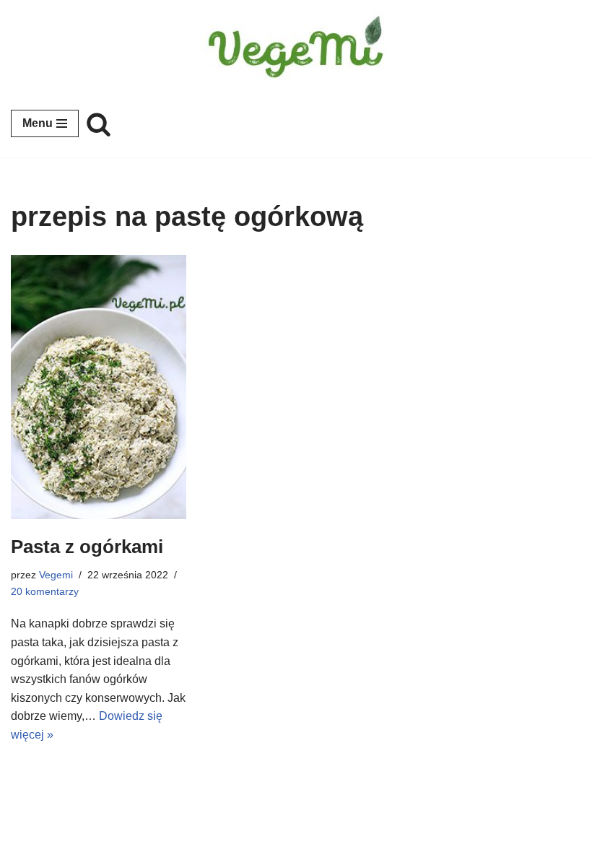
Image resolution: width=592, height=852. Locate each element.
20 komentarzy (45, 591)
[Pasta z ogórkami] (98, 387)
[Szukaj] (98, 123)
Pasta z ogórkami (87, 546)
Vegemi (56, 575)
